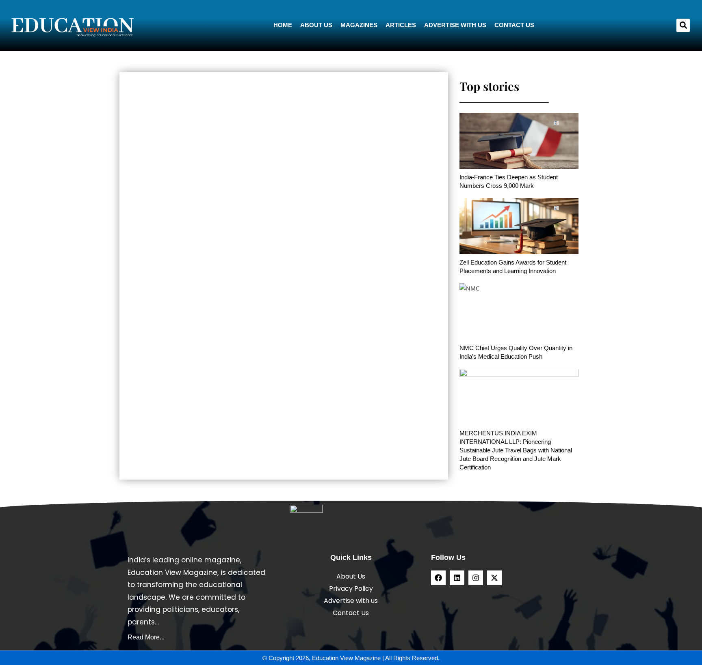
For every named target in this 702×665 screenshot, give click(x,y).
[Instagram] (475, 577)
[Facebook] (438, 577)
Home (282, 25)
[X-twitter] (494, 577)
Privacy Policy (351, 588)
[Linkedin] (457, 577)
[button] (683, 25)
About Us (316, 25)
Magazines (358, 25)
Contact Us (514, 25)
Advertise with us (455, 25)
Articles (401, 25)
